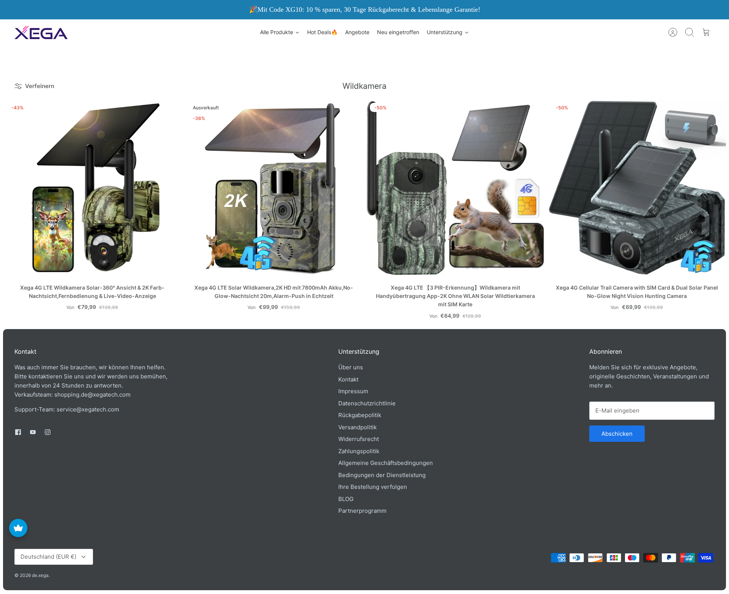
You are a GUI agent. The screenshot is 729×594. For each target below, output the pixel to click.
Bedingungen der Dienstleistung (382, 475)
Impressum (353, 391)
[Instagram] (47, 432)
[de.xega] (41, 32)
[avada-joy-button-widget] (18, 528)
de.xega (40, 575)
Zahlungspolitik (358, 451)
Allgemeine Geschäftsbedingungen (385, 462)
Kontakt (348, 379)
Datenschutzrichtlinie (367, 403)
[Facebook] (18, 432)
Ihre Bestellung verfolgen (372, 486)
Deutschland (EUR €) (48, 556)
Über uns (350, 367)
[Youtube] (32, 432)
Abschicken (617, 433)
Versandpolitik (357, 427)
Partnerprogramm (362, 510)
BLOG (345, 499)
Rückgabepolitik (359, 415)
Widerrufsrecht (358, 439)
